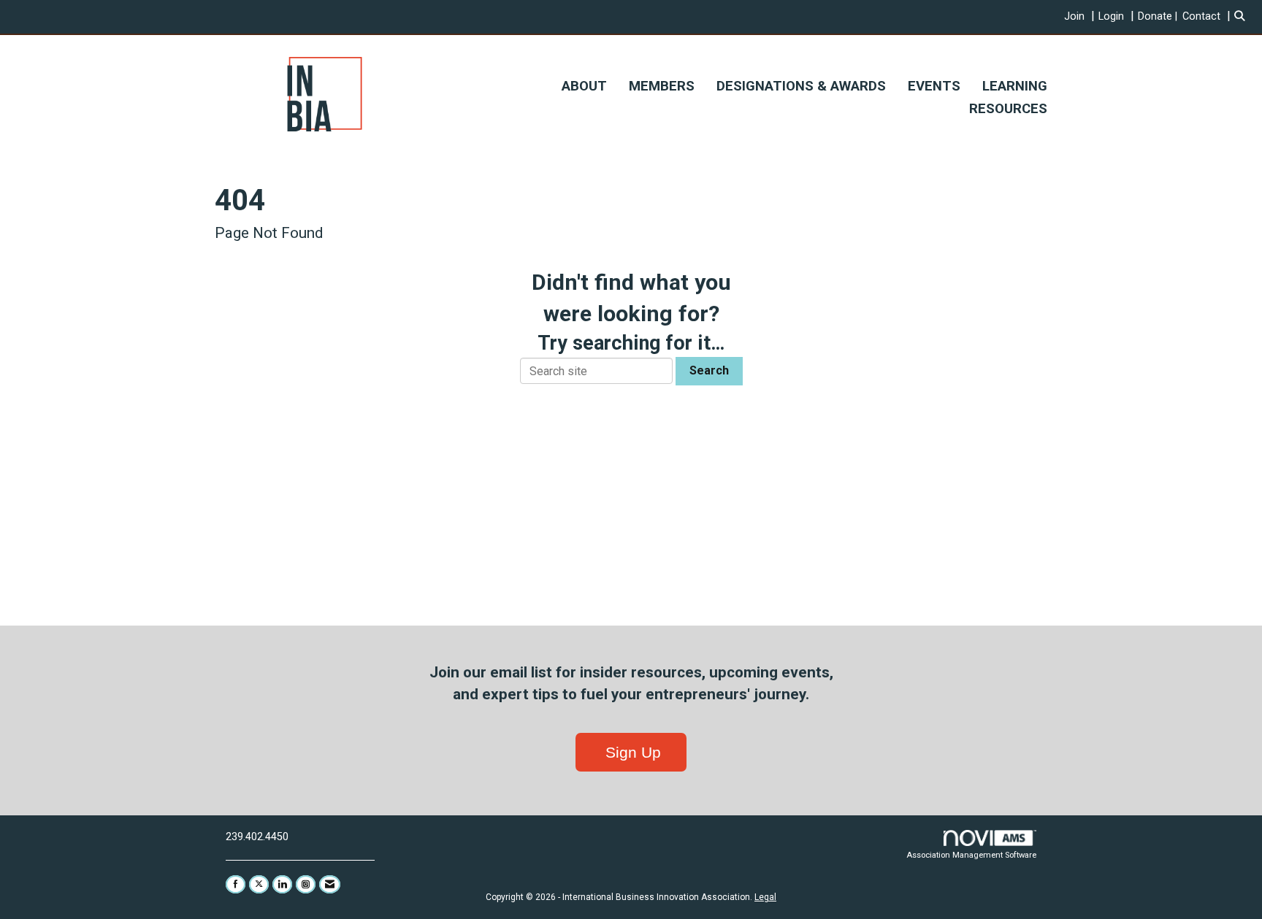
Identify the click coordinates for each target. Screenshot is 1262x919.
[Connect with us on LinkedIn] (282, 884)
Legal (765, 897)
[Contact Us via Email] (329, 884)
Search (709, 370)
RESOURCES (1008, 109)
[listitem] (1081, 16)
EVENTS (934, 86)
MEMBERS (662, 86)
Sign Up (631, 752)
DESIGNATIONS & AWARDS (801, 86)
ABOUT (584, 86)
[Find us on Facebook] (235, 884)
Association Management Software (971, 855)
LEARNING (1014, 86)
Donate (1155, 16)
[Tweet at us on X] (259, 884)
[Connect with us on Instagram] (306, 884)
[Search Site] (1242, 16)
